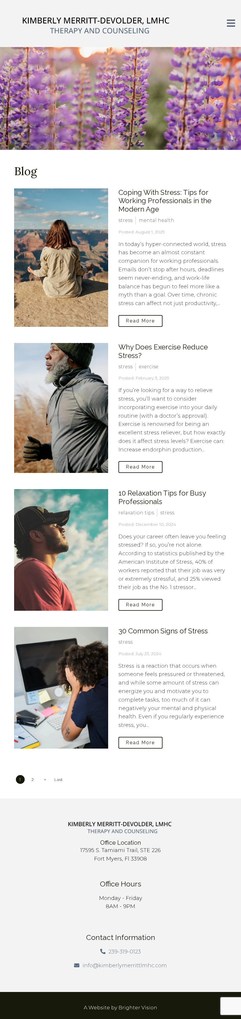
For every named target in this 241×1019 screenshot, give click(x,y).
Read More (140, 321)
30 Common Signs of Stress (163, 631)
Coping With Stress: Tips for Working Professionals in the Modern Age (164, 201)
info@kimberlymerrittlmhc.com (125, 965)
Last (58, 779)
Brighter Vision (137, 1007)
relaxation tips (136, 513)
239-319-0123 (124, 951)
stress (125, 220)
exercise (148, 366)
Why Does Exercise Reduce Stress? (163, 351)
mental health (156, 220)
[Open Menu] (231, 24)
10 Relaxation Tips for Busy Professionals (162, 497)
